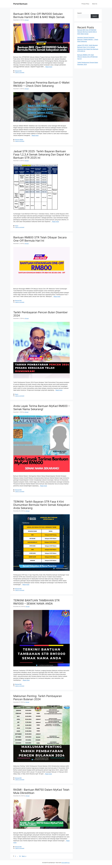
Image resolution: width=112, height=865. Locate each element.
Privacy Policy (85, 4)
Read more (48, 67)
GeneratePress (65, 862)
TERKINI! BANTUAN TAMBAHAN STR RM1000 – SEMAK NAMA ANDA (36, 602)
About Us (94, 4)
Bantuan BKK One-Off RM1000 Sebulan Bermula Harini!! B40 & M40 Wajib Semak (39, 15)
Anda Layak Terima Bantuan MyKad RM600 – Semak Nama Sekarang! (41, 407)
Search (79, 13)
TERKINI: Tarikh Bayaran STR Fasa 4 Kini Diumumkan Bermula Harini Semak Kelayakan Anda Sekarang (41, 505)
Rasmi (16, 225)
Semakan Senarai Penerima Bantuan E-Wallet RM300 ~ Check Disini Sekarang (41, 84)
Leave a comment (19, 72)
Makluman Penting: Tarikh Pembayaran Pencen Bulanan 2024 (37, 697)
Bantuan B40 (18, 70)
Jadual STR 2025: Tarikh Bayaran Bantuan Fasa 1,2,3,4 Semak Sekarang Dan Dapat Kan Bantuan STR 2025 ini (41, 154)
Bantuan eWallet (19, 139)
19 (20, 856)
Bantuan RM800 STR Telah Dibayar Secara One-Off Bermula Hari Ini (40, 239)
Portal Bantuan (20, 4)
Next (24, 856)
